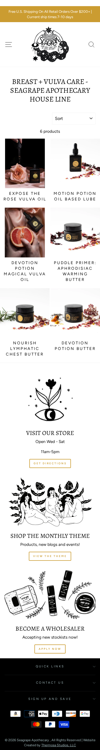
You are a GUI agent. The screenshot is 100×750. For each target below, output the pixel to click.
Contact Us (50, 682)
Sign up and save (49, 699)
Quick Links (50, 666)
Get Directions (50, 463)
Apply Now (50, 649)
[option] (50, 14)
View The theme (50, 556)
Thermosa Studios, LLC (58, 745)
